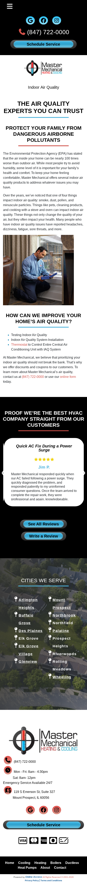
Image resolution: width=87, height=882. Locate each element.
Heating (40, 863)
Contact (60, 867)
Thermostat (19, 344)
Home (9, 863)
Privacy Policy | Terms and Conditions (43, 880)
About (45, 867)
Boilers (55, 863)
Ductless (72, 863)
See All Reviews (43, 524)
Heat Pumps (27, 867)
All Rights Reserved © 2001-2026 (58, 877)
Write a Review (43, 536)
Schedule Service (43, 44)
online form (68, 376)
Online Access (33, 877)
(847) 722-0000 (48, 32)
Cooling (24, 863)
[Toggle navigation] (9, 6)
